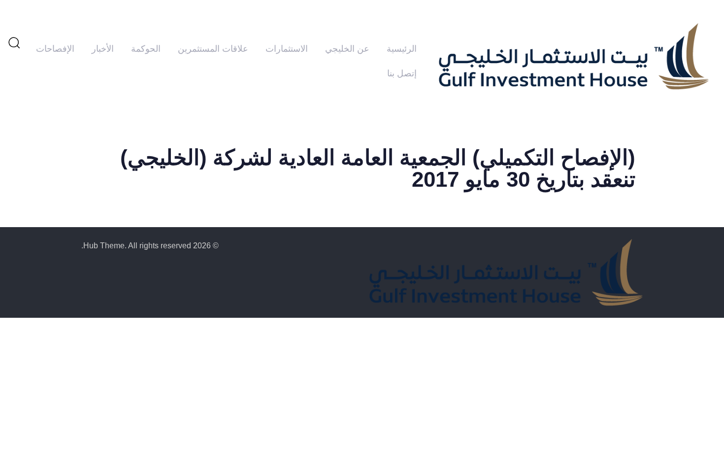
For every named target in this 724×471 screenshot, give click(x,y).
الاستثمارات (286, 49)
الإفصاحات (55, 49)
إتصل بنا (402, 73)
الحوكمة (146, 49)
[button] (14, 42)
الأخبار (103, 49)
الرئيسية (402, 49)
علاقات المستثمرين (213, 49)
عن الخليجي (347, 49)
